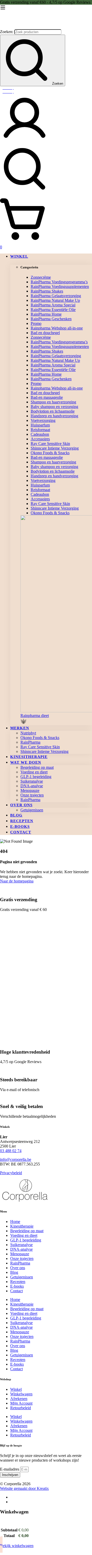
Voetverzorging (43, 420)
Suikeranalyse (21, 1244)
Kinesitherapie (21, 1226)
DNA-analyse (21, 1249)
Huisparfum (40, 425)
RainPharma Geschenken (51, 319)
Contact (16, 1291)
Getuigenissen (21, 1277)
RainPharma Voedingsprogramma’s (59, 282)
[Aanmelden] (24, 142)
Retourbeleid (20, 1408)
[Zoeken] (46, 169)
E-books (17, 1286)
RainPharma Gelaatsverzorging (56, 296)
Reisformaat (40, 429)
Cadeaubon (40, 434)
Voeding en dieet (23, 1235)
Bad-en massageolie (47, 397)
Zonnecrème (41, 277)
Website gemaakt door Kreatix (24, 1488)
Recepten (17, 1281)
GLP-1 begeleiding (25, 1240)
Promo (36, 323)
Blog (14, 1272)
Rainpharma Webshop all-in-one (57, 328)
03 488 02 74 (10, 1151)
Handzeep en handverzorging (54, 416)
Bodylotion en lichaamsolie (53, 411)
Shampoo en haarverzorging (53, 402)
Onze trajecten (21, 1258)
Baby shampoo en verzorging (54, 406)
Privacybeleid (11, 1173)
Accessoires (40, 439)
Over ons (17, 1268)
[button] (56, 719)
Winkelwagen (21, 1394)
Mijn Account (21, 1403)
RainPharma (20, 1263)
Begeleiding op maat (26, 1231)
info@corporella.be (15, 1159)
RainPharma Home (46, 314)
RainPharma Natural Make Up (55, 300)
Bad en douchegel (45, 333)
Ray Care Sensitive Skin (50, 443)
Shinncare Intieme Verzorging (55, 448)
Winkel (16, 1389)
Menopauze (19, 1254)
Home (15, 1221)
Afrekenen (18, 1398)
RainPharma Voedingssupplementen (60, 286)
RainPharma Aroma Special (53, 305)
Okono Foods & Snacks (50, 453)
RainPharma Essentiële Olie (53, 309)
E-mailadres (10, 1469)
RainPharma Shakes (47, 291)
